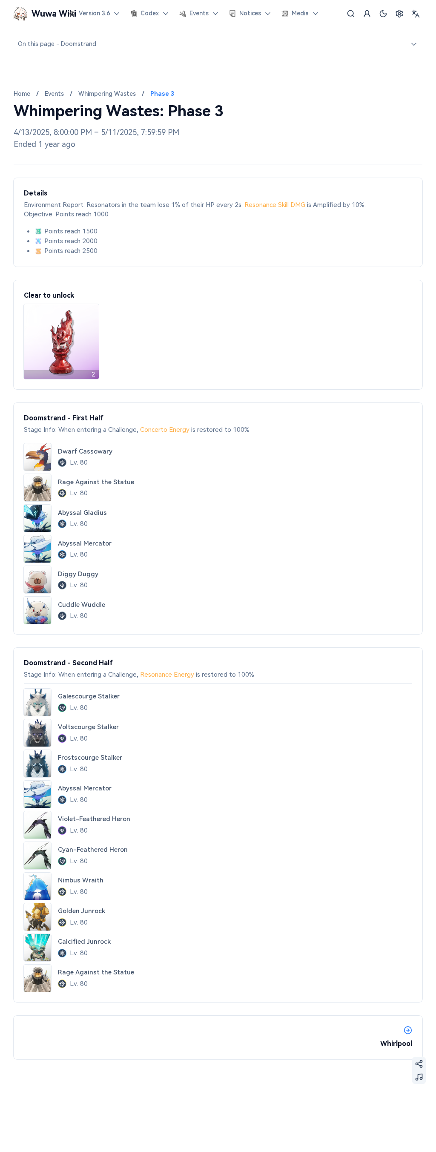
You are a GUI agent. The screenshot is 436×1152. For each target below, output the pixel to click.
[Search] (351, 13)
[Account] (367, 13)
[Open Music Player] (419, 1077)
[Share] (419, 1064)
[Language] (415, 13)
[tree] (218, 44)
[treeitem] (218, 44)
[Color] (383, 13)
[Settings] (399, 13)
